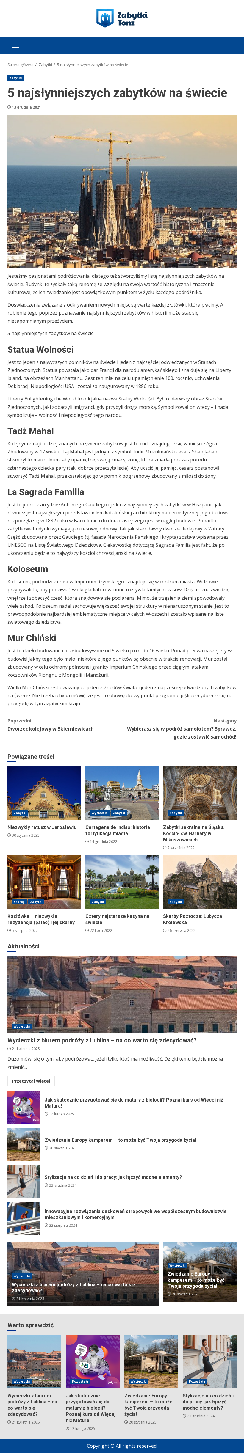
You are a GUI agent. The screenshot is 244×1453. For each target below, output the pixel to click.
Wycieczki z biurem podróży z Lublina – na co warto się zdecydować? (122, 994)
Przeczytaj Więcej (31, 1081)
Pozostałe (80, 1381)
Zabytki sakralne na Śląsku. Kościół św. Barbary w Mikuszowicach (200, 793)
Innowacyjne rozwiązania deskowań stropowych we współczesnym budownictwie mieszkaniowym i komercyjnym (23, 1218)
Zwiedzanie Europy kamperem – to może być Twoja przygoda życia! (23, 1144)
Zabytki (15, 78)
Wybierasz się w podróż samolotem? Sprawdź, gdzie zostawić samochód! (182, 728)
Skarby (19, 902)
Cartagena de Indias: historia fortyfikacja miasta (122, 793)
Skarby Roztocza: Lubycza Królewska (200, 882)
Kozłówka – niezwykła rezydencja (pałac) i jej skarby (44, 882)
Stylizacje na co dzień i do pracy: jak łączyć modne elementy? (23, 1181)
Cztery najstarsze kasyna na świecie (122, 882)
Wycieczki (100, 813)
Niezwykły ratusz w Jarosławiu (44, 793)
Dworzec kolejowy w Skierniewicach (50, 724)
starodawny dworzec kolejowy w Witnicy (180, 528)
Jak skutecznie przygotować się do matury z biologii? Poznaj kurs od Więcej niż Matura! (23, 1107)
